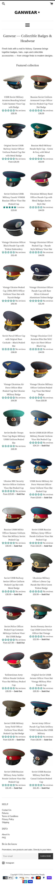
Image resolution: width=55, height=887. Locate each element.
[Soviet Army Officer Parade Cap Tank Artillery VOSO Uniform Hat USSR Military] (41, 708)
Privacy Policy (8, 819)
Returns (5, 813)
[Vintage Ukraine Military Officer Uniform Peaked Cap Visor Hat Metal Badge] (41, 369)
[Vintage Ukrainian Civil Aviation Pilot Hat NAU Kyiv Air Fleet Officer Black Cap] (41, 321)
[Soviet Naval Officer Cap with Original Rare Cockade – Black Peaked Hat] (14, 321)
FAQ (4, 837)
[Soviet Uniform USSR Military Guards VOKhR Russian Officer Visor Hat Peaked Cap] (14, 179)
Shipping (5, 822)
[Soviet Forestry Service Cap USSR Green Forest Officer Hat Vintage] (41, 612)
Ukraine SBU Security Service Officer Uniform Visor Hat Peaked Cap (14, 484)
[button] (8, 110)
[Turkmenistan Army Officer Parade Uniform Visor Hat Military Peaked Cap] (14, 660)
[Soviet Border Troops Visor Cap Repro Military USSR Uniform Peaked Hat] (14, 418)
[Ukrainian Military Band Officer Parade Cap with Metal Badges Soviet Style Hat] (41, 179)
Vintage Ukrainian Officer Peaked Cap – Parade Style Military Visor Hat (41, 245)
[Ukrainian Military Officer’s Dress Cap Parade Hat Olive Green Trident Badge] (41, 563)
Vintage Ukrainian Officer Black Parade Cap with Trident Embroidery (14, 245)
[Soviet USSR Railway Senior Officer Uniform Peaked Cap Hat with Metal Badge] (14, 563)
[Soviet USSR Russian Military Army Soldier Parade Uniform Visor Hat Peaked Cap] (14, 757)
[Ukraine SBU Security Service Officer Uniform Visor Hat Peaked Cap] (14, 466)
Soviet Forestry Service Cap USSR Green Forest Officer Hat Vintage (41, 629)
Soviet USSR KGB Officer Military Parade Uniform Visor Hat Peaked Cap (41, 436)
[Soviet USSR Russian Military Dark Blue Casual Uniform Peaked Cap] (41, 757)
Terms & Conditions (10, 816)
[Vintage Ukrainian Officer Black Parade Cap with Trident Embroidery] (14, 227)
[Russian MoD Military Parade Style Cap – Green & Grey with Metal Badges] (41, 131)
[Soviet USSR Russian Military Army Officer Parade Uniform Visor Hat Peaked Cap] (41, 515)
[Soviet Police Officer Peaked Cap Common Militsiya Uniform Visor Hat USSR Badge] (14, 612)
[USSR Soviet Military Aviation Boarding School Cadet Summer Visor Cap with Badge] (14, 82)
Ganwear (27, 875)
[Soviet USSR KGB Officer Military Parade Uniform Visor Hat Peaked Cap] (41, 418)
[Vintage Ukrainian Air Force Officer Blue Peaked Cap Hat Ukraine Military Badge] (14, 369)
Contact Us (6, 810)
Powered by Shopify (38, 875)
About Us (6, 834)
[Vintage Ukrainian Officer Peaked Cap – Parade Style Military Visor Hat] (41, 227)
